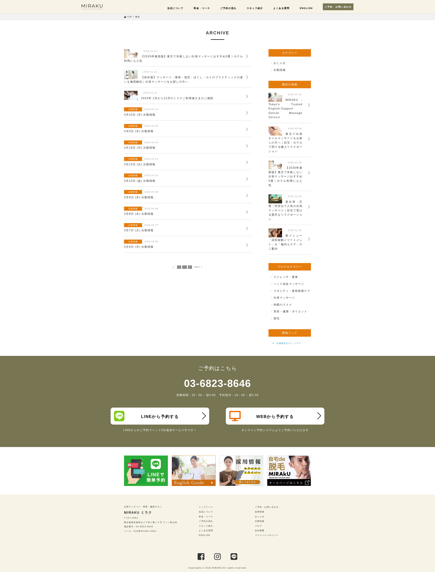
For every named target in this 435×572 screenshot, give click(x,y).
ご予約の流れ (228, 8)
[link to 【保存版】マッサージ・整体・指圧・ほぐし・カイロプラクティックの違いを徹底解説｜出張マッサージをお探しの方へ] (131, 76)
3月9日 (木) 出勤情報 (139, 197)
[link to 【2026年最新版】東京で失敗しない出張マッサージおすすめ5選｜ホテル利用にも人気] (131, 55)
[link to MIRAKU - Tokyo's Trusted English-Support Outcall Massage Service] (275, 99)
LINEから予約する (160, 416)
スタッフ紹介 (255, 8)
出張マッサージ (284, 297)
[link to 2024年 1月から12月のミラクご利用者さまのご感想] (131, 97)
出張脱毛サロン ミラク (288, 343)
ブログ (258, 526)
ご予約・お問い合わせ (338, 6)
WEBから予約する (275, 416)
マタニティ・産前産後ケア (292, 290)
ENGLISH (306, 8)
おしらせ (280, 63)
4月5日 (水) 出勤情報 (139, 131)
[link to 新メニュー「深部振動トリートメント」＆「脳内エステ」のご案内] (275, 235)
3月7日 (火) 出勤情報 (139, 230)
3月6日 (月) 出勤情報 (139, 246)
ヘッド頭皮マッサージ (289, 283)
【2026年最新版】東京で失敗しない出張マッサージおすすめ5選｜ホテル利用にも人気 (183, 58)
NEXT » (198, 267)
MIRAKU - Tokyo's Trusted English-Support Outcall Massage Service (285, 108)
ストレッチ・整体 (286, 276)
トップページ (206, 507)
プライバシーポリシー (267, 535)
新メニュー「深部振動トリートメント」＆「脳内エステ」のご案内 (285, 242)
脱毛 (277, 318)
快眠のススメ (283, 304)
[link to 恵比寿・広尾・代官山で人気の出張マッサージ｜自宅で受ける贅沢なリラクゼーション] (275, 201)
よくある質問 (281, 8)
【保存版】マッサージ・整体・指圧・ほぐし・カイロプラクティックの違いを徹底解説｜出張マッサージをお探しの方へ (183, 79)
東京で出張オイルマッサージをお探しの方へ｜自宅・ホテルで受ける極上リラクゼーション (285, 142)
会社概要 (259, 530)
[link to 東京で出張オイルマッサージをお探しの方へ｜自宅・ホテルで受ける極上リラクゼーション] (275, 133)
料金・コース (202, 8)
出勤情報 (133, 109)
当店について (175, 8)
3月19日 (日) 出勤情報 (139, 147)
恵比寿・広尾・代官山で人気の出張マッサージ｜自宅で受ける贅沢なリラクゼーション (285, 210)
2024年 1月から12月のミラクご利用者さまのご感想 (177, 98)
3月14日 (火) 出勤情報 (139, 164)
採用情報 (259, 512)
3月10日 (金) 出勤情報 (139, 180)
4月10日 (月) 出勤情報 (139, 114)
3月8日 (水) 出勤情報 (139, 213)
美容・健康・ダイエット (290, 311)
